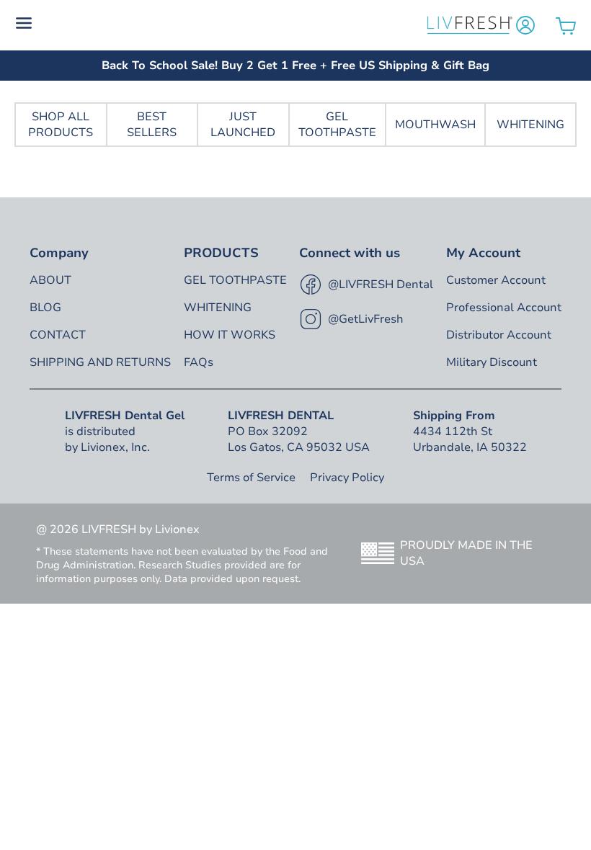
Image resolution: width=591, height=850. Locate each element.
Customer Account (496, 280)
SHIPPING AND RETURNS (100, 362)
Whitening (530, 125)
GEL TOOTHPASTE (235, 280)
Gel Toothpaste (337, 124)
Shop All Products (60, 124)
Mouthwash (435, 125)
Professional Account (503, 308)
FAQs (198, 362)
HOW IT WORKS (229, 335)
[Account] (525, 25)
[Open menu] (219, 25)
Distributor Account (498, 335)
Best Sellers (152, 124)
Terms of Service (251, 478)
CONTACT (58, 335)
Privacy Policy (347, 478)
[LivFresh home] (470, 25)
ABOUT (50, 280)
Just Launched (242, 124)
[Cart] (566, 25)
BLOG (45, 308)
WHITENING (218, 308)
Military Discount (491, 362)
